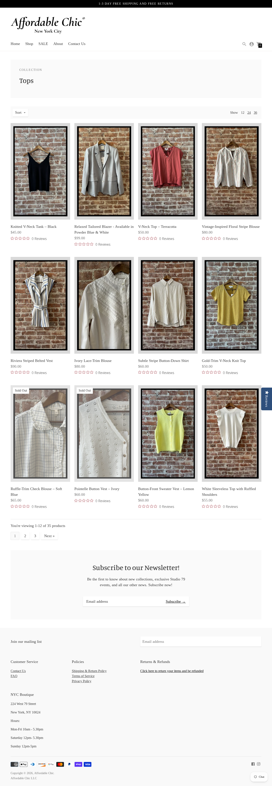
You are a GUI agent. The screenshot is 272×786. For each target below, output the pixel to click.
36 (255, 112)
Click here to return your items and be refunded (172, 671)
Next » (49, 536)
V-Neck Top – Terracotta (157, 226)
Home (15, 44)
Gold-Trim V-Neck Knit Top (224, 361)
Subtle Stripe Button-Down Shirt (163, 361)
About (58, 44)
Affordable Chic (44, 773)
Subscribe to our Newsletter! (136, 567)
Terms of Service (83, 676)
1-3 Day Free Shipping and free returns (136, 3)
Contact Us (76, 44)
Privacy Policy (81, 681)
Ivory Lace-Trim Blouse (93, 361)
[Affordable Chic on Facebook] (253, 763)
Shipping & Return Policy (89, 671)
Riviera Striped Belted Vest (32, 361)
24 (249, 112)
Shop (29, 44)
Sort (18, 112)
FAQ (14, 676)
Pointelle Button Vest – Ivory (96, 489)
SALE (43, 44)
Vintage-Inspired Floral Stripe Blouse (231, 226)
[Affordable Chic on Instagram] (258, 763)
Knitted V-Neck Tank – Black (34, 226)
